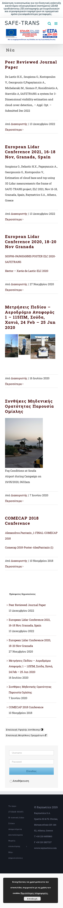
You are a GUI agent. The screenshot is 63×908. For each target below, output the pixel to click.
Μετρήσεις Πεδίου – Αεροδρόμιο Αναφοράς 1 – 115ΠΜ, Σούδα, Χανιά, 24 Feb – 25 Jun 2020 (30, 317)
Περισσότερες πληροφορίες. (34, 893)
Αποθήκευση (21, 781)
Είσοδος (31, 771)
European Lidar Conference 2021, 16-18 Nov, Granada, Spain (30, 152)
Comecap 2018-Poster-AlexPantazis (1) (29, 547)
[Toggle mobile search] (49, 23)
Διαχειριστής (19, 124)
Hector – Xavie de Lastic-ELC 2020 (26, 271)
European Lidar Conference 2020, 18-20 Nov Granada (31, 241)
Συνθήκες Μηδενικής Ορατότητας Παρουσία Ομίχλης (29, 406)
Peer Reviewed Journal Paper (31, 64)
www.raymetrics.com (45, 848)
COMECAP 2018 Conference (22, 520)
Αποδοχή (32, 898)
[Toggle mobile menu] (56, 23)
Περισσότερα (13, 129)
